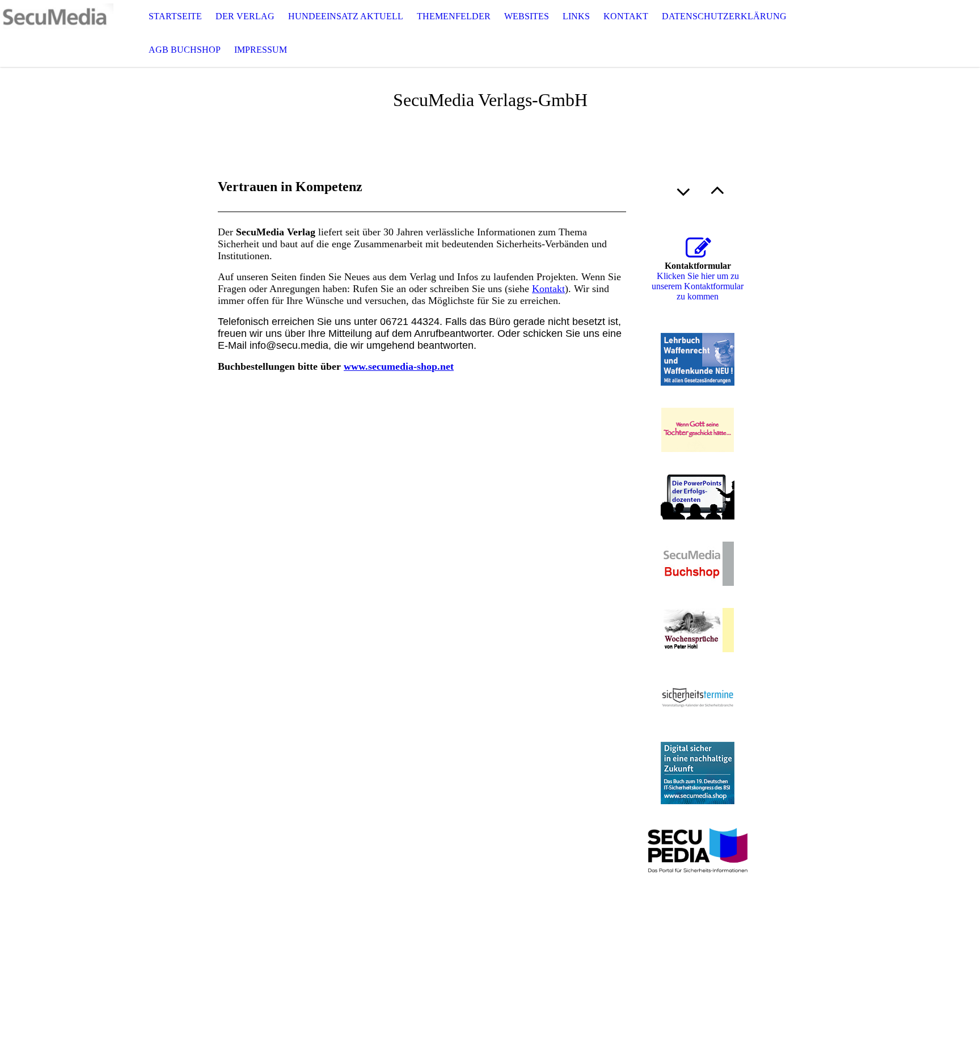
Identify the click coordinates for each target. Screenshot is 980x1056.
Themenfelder (454, 16)
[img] (56, 33)
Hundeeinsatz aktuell (345, 16)
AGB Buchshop (185, 49)
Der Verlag (245, 16)
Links (576, 16)
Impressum (260, 49)
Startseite (175, 16)
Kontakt (625, 16)
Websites (526, 16)
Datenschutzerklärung (724, 16)
